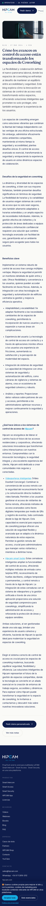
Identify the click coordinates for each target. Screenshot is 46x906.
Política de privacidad (10, 903)
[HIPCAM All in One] (8, 10)
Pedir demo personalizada (18, 724)
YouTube (6, 859)
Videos (5, 812)
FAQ (4, 829)
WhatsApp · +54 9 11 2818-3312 (14, 875)
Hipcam (29, 428)
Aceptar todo (10, 898)
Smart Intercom (8, 782)
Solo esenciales (28, 898)
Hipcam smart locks (15, 558)
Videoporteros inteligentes (18, 478)
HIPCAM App (7, 795)
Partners (5, 846)
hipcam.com (7, 880)
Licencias (6, 800)
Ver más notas (12, 733)
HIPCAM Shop (8, 850)
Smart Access (7, 787)
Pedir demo (25, 10)
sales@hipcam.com (10, 871)
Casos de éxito (8, 841)
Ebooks (5, 821)
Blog (4, 825)
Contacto (6, 854)
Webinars (6, 816)
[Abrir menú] (41, 10)
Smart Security (8, 791)
